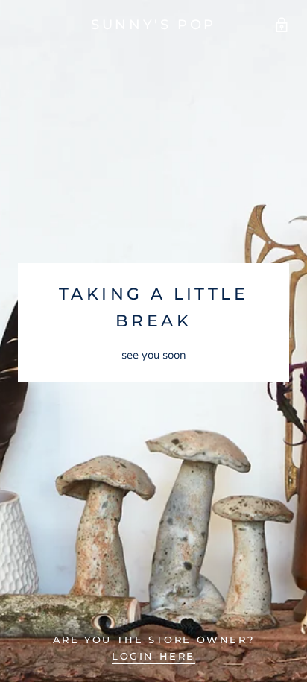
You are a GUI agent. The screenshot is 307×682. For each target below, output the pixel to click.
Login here (153, 656)
